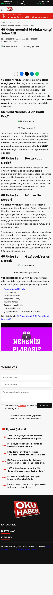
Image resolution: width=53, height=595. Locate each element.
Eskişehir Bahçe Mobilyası (25, 549)
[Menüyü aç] (3, 9)
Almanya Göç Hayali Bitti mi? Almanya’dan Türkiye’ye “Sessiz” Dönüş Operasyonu (26, 17)
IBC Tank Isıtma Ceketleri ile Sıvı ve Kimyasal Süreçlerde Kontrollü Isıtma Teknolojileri (25, 461)
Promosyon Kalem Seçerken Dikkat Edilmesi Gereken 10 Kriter (24, 445)
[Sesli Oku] (16, 74)
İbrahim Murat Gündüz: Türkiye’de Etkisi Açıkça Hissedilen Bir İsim (26, 486)
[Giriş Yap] (50, 9)
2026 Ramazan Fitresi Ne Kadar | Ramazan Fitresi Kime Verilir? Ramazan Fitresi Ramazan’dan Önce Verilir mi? (26, 453)
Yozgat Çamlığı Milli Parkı (14, 289)
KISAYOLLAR (8, 531)
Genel (20, 23)
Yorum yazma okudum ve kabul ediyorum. (21, 407)
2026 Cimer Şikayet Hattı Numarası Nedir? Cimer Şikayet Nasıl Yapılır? (24, 437)
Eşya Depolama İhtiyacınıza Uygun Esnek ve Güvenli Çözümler (24, 477)
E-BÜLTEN (6, 537)
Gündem (13, 23)
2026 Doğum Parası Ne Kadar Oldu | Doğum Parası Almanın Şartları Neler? (26, 469)
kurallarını (22, 405)
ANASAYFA (4, 23)
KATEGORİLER (9, 525)
